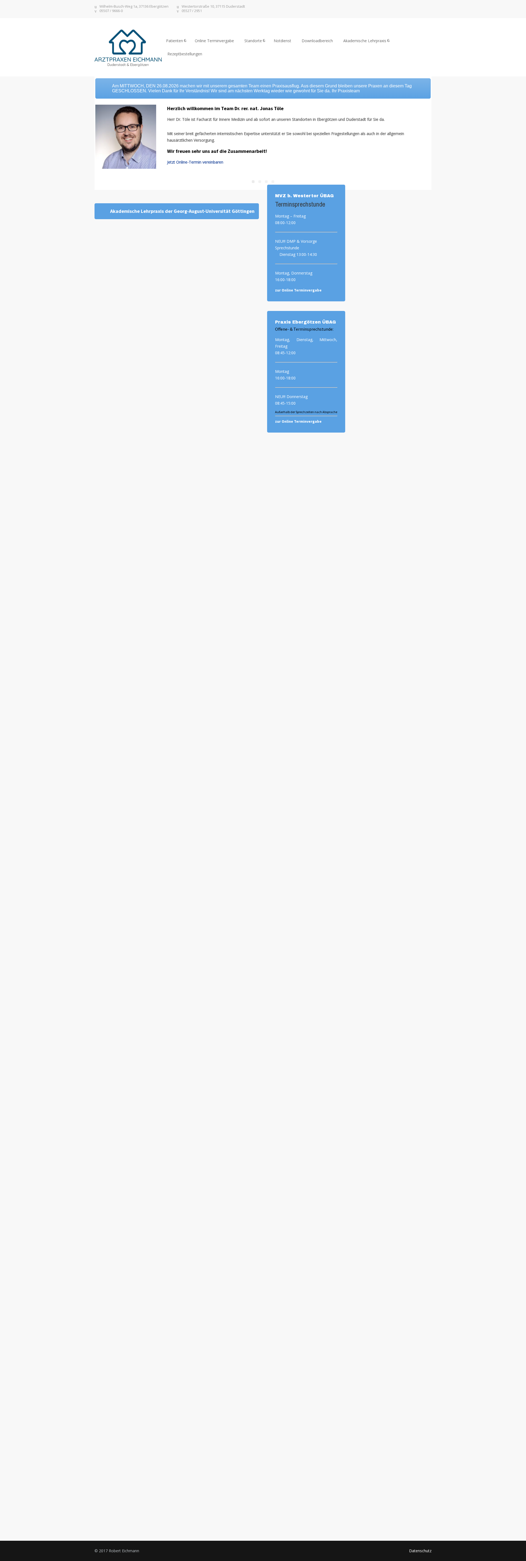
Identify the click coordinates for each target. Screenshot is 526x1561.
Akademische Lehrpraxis (364, 40)
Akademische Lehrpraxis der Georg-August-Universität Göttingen (182, 211)
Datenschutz (420, 1550)
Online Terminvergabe (214, 40)
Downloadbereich (317, 40)
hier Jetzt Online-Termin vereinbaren (392, 230)
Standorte (253, 40)
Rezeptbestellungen (184, 53)
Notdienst (282, 40)
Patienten (174, 40)
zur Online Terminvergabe (298, 290)
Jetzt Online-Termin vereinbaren (195, 162)
